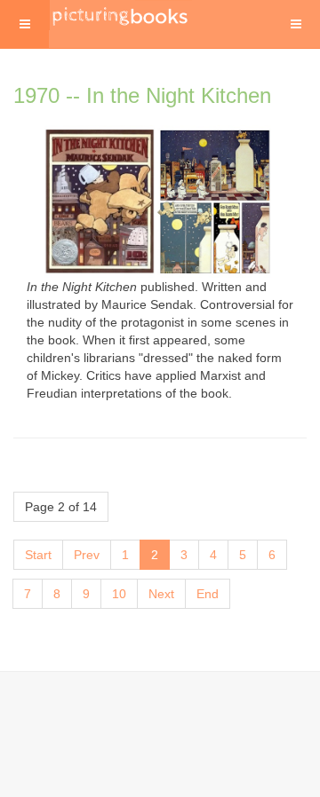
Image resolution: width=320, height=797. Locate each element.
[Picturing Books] (121, 15)
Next (161, 594)
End (207, 594)
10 (119, 594)
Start (38, 555)
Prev (87, 555)
